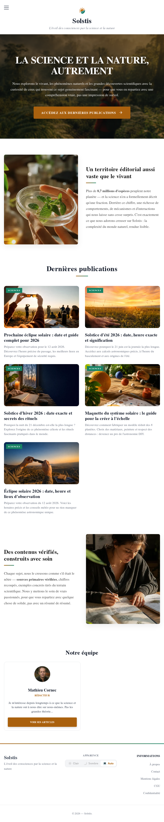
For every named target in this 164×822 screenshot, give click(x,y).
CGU (157, 786)
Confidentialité (151, 793)
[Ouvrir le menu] (6, 7)
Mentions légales (150, 779)
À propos (154, 764)
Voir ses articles (42, 722)
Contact (155, 771)
